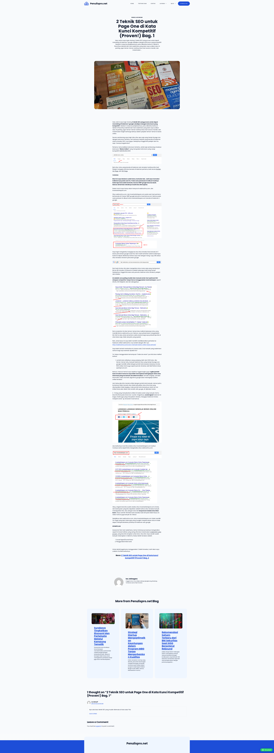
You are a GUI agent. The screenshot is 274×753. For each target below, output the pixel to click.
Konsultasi (183, 3)
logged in (98, 726)
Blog (172, 3)
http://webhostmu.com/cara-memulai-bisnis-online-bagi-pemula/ (134, 345)
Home (132, 3)
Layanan (162, 3)
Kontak (153, 3)
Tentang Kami (142, 3)
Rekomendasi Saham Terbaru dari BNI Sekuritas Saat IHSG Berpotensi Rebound (170, 640)
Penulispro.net (98, 3)
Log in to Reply (93, 713)
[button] (266, 749)
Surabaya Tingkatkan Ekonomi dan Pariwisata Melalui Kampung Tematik (102, 636)
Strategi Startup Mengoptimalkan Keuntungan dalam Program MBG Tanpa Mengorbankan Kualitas (136, 645)
